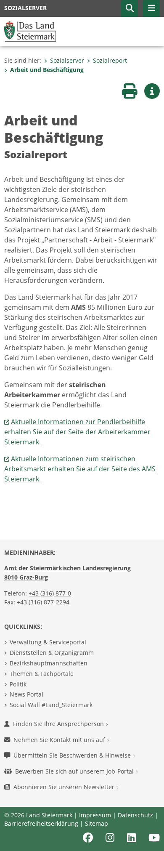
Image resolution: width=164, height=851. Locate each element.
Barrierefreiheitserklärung (41, 823)
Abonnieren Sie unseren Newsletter (64, 787)
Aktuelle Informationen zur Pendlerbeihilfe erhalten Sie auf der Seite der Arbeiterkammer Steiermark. (77, 432)
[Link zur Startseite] (30, 30)
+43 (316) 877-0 (50, 593)
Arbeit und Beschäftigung (47, 70)
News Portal (26, 694)
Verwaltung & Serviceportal (48, 642)
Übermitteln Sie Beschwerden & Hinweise (72, 755)
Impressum (95, 815)
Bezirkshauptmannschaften (48, 663)
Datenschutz (135, 815)
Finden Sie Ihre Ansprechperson (59, 724)
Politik (18, 684)
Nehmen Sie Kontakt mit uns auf (60, 740)
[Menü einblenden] (151, 8)
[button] (129, 8)
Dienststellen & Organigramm (52, 653)
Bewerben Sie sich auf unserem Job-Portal (75, 771)
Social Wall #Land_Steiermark (51, 705)
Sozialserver (67, 60)
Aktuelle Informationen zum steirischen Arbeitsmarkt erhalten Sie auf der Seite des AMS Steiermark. (80, 469)
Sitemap (96, 823)
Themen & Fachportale (42, 674)
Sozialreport (110, 60)
